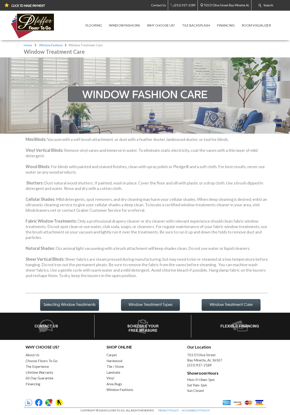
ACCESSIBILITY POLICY (196, 410)
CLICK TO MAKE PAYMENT (28, 5)
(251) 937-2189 (199, 365)
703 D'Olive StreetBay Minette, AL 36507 (204, 357)
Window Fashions (51, 45)
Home (28, 45)
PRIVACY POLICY (168, 410)
